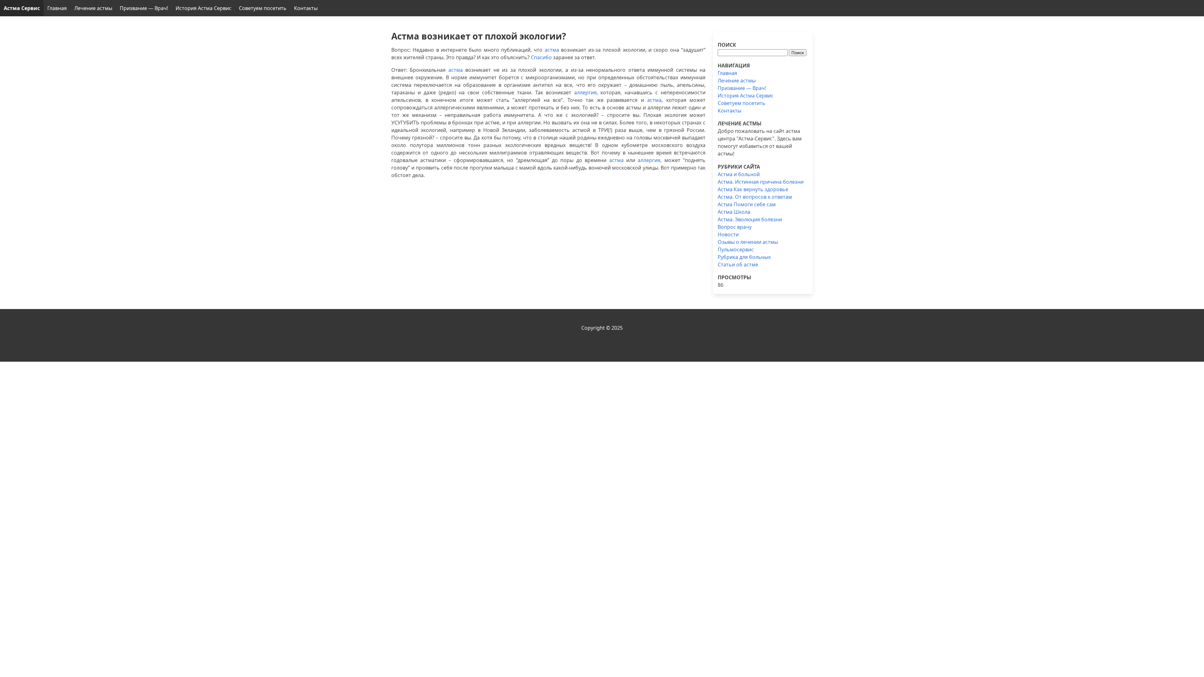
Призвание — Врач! (144, 8)
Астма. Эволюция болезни (750, 219)
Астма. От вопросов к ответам (755, 196)
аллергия (585, 92)
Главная (57, 8)
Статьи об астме (738, 264)
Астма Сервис (22, 8)
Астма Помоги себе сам (747, 204)
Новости (728, 234)
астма (552, 49)
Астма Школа (734, 211)
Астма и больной (739, 174)
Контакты (306, 8)
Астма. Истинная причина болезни (761, 181)
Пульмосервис (736, 249)
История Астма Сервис (203, 8)
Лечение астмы (93, 8)
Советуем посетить (263, 8)
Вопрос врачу (735, 226)
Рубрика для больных (744, 257)
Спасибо (541, 57)
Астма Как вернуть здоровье (753, 189)
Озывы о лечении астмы (748, 242)
